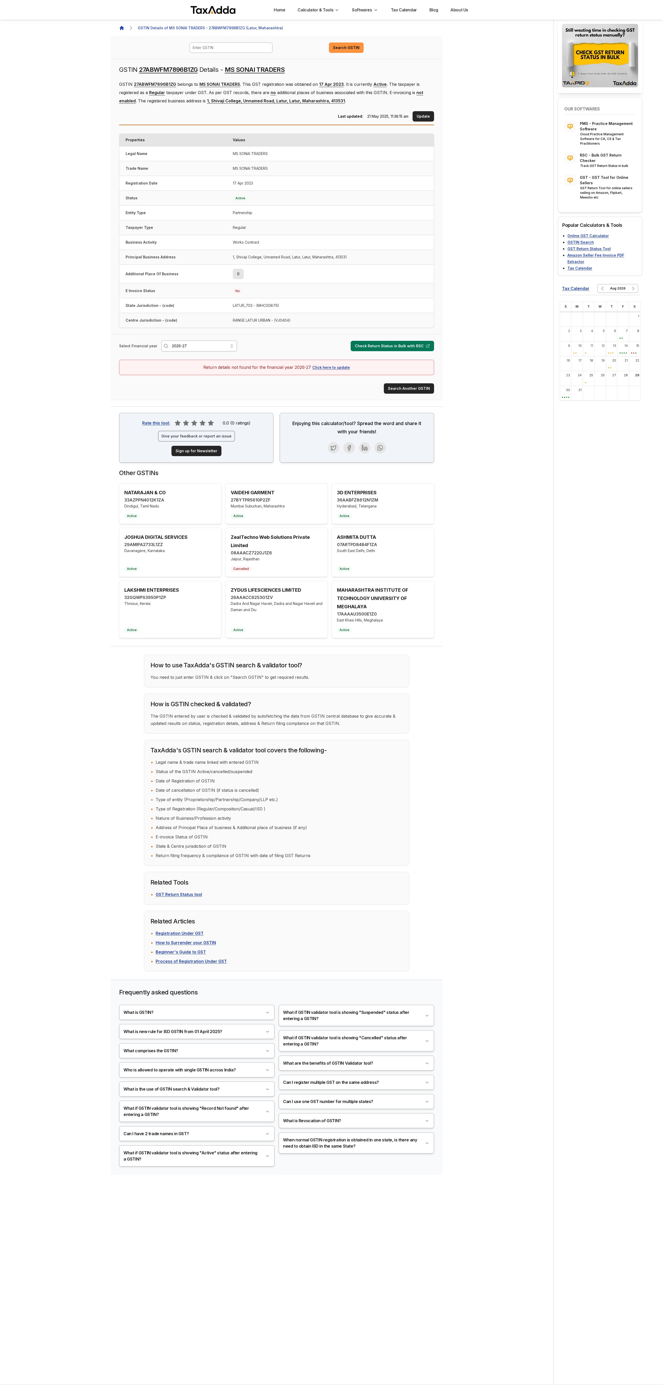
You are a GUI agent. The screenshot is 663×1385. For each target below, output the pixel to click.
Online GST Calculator (588, 236)
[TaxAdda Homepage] (213, 10)
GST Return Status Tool (589, 248)
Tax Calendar (579, 268)
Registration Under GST (180, 933)
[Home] (121, 28)
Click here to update (331, 367)
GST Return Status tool (179, 894)
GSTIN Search (580, 242)
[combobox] (231, 48)
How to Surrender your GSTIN (186, 942)
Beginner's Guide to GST (181, 952)
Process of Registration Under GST (191, 961)
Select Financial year (138, 346)
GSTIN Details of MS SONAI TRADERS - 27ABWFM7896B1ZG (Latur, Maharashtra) (210, 28)
